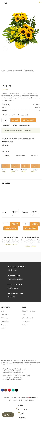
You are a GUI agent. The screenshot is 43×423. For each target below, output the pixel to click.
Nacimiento (4, 325)
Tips (23, 314)
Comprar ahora (28, 120)
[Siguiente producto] (7, 75)
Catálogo (9, 71)
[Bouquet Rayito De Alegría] (30, 197)
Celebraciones (5, 318)
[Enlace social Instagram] (5, 390)
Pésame (3, 328)
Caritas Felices (13, 138)
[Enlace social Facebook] (9, 145)
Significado (25, 321)
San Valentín (29, 242)
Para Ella (16, 242)
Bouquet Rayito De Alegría (30, 237)
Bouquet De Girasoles (11, 237)
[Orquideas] (31, 257)
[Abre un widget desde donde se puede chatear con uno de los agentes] (8, 414)
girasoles (10, 142)
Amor (2, 311)
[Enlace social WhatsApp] (16, 145)
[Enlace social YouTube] (9, 390)
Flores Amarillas (29, 71)
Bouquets (11, 242)
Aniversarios (4, 314)
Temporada (18, 71)
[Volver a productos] (5, 75)
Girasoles (31, 138)
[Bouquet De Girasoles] (11, 197)
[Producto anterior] (3, 75)
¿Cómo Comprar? (27, 318)
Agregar (15, 120)
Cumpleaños (5, 321)
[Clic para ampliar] (5, 48)
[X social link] (12, 145)
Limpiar (12, 215)
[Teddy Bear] (11, 257)
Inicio (3, 71)
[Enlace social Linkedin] (14, 145)
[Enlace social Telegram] (19, 145)
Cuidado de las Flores (28, 311)
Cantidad (5, 212)
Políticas (25, 325)
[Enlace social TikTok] (16, 390)
